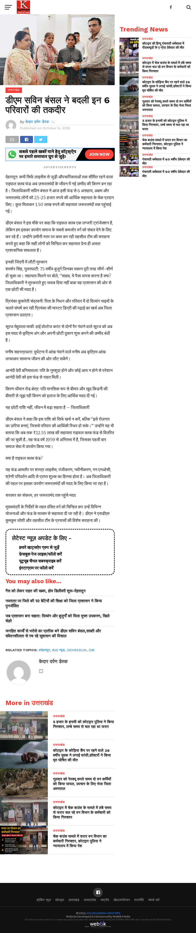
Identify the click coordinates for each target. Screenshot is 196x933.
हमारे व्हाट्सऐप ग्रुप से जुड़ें (37, 547)
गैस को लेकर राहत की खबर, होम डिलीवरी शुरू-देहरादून (45, 590)
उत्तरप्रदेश (90, 900)
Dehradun (77, 650)
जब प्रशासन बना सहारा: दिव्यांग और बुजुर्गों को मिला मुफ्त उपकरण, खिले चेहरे (57, 618)
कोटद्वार (59, 900)
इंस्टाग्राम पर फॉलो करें (34, 568)
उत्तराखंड (73, 900)
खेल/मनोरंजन (122, 900)
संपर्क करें (153, 900)
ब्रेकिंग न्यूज (44, 900)
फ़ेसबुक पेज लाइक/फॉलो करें (38, 554)
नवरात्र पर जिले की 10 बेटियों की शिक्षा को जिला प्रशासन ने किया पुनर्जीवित (53, 603)
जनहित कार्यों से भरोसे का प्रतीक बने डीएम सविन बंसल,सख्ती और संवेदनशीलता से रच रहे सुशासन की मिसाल (53, 633)
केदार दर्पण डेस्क (37, 121)
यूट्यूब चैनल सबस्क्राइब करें (38, 561)
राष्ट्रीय (104, 900)
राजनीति (139, 900)
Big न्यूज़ (58, 650)
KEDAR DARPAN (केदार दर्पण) (103, 913)
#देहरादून (44, 650)
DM (91, 650)
